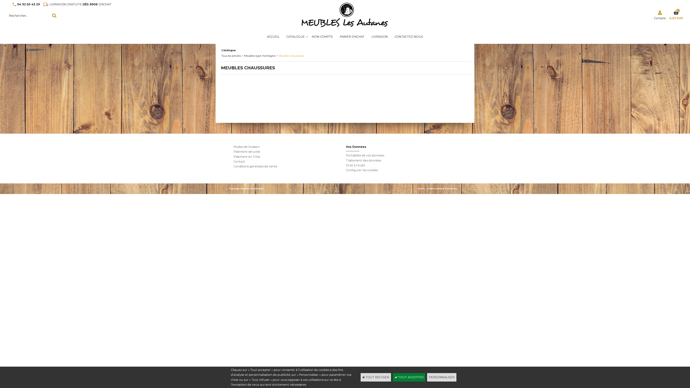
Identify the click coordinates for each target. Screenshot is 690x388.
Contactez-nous (409, 36)
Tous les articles (231, 55)
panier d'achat (352, 36)
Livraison (380, 36)
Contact (239, 161)
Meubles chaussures (291, 55)
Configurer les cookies (362, 170)
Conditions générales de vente (255, 166)
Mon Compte (322, 36)
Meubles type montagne (259, 55)
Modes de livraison (247, 147)
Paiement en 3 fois (247, 156)
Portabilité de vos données (365, 155)
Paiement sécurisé (247, 151)
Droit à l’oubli (355, 165)
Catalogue (295, 36)
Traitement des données (363, 160)
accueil (273, 36)
